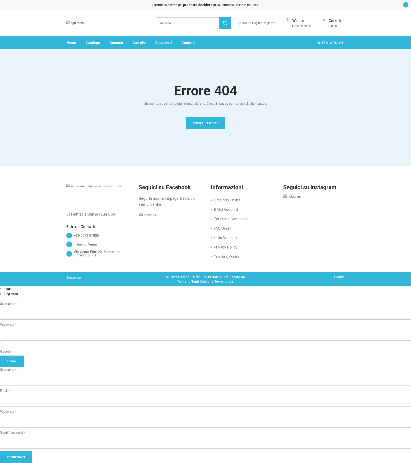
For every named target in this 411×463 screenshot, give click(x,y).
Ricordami (7, 351)
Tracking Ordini (226, 256)
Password (8, 324)
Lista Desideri (225, 237)
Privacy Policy (225, 247)
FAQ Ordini (222, 228)
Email (5, 391)
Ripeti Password (12, 433)
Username (8, 304)
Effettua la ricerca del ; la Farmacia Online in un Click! (205, 5)
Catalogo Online (227, 200)
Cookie (339, 277)
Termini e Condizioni (231, 219)
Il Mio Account (226, 209)
